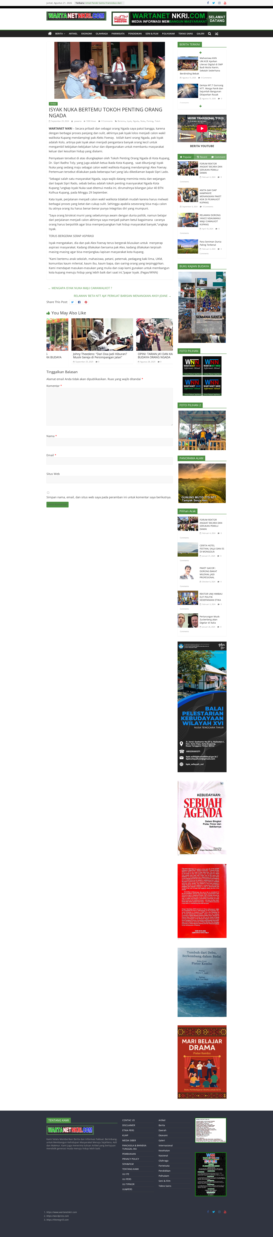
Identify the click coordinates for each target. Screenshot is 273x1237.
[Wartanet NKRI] (49, 33)
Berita (59, 33)
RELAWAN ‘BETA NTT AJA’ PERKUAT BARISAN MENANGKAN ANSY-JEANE (122, 296)
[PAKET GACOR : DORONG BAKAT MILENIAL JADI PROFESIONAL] (189, 567)
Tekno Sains (186, 33)
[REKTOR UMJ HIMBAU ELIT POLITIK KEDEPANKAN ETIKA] (189, 593)
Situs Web (53, 474)
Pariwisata (118, 33)
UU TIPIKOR (128, 1184)
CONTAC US (128, 1120)
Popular (187, 156)
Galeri (200, 33)
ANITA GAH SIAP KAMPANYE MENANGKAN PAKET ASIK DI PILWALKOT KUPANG (210, 196)
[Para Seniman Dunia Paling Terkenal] (189, 240)
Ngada (136, 121)
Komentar (54, 386)
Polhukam (168, 33)
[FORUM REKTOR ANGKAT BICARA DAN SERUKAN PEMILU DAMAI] (189, 162)
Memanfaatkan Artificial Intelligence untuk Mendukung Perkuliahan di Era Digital (146, 355)
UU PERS (126, 1179)
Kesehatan (164, 1150)
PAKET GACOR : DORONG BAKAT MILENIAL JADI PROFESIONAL (208, 573)
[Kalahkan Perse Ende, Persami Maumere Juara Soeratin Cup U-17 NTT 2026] (188, 84)
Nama (51, 436)
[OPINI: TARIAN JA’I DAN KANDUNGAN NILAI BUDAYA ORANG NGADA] (82, 320)
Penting (150, 121)
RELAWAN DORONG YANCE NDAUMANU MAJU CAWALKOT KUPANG (210, 220)
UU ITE (125, 1174)
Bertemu (121, 121)
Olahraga (102, 33)
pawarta (78, 121)
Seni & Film (152, 33)
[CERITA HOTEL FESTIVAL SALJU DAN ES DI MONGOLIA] (189, 544)
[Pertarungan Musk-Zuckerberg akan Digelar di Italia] (189, 616)
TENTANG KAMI (130, 1168)
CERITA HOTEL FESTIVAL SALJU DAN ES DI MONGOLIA (212, 548)
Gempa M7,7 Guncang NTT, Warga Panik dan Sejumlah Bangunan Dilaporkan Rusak (211, 63)
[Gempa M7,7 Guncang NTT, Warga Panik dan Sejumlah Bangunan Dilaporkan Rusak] (188, 59)
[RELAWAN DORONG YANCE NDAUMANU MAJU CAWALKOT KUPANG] (189, 213)
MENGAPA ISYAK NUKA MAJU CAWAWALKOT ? (80, 288)
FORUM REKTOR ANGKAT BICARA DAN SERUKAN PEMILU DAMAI (211, 168)
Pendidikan (135, 33)
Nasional (163, 1155)
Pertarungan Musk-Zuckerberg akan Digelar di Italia (210, 619)
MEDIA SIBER (129, 1140)
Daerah (162, 1130)
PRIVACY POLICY (130, 1158)
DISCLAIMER (128, 1125)
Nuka (142, 121)
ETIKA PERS (128, 1130)
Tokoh (157, 121)
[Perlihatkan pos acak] (216, 33)
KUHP (125, 1135)
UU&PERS (127, 1189)
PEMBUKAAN (129, 1153)
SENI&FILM (128, 1163)
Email (51, 455)
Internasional (166, 1145)
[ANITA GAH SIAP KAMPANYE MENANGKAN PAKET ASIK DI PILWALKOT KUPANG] (189, 188)
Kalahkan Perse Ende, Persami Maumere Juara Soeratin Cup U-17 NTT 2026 (211, 88)
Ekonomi (86, 33)
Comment (220, 156)
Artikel (73, 33)
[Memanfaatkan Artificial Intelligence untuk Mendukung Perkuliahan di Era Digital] (147, 320)
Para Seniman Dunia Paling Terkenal (210, 243)
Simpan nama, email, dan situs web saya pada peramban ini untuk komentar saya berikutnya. (108, 497)
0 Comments (107, 121)
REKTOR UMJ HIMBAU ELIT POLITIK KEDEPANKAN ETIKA (211, 596)
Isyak (129, 121)
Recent (203, 156)
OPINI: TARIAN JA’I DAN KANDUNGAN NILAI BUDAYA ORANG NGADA (81, 355)
